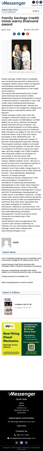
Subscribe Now (10, 9)
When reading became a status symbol (17, 282)
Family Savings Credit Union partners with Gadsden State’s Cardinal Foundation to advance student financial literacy (21, 266)
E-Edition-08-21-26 (23, 304)
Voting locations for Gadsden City (15, 276)
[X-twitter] (33, 2)
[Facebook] (37, 2)
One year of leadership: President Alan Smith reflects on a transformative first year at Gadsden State (21, 272)
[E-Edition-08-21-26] (8, 307)
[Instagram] (40, 2)
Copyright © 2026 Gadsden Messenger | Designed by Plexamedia (21, 448)
